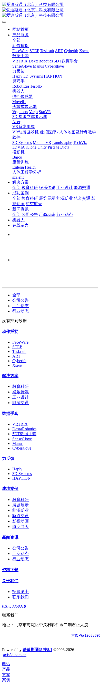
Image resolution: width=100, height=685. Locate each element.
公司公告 (20, 300)
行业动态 (20, 311)
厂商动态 (20, 306)
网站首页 (20, 29)
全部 (16, 40)
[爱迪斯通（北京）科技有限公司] (50, 10)
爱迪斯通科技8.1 (37, 649)
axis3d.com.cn (14, 655)
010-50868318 (14, 606)
